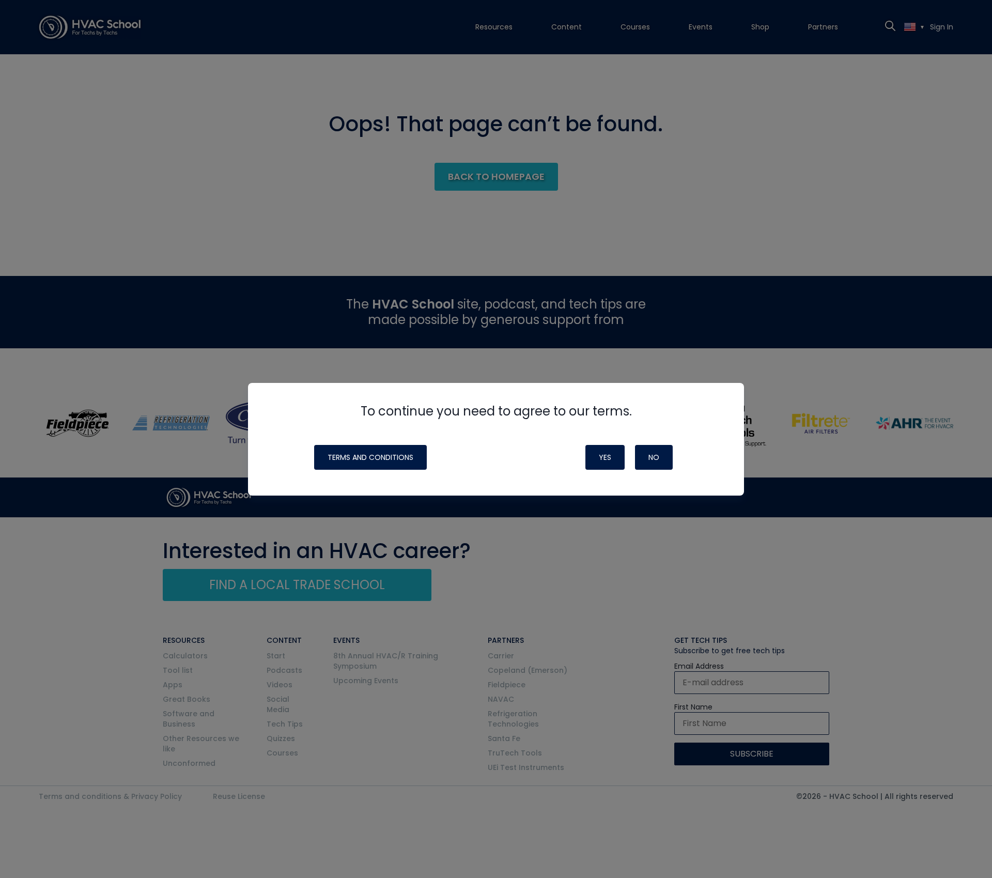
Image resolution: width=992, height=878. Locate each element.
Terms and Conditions (370, 457)
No (653, 457)
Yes (605, 457)
